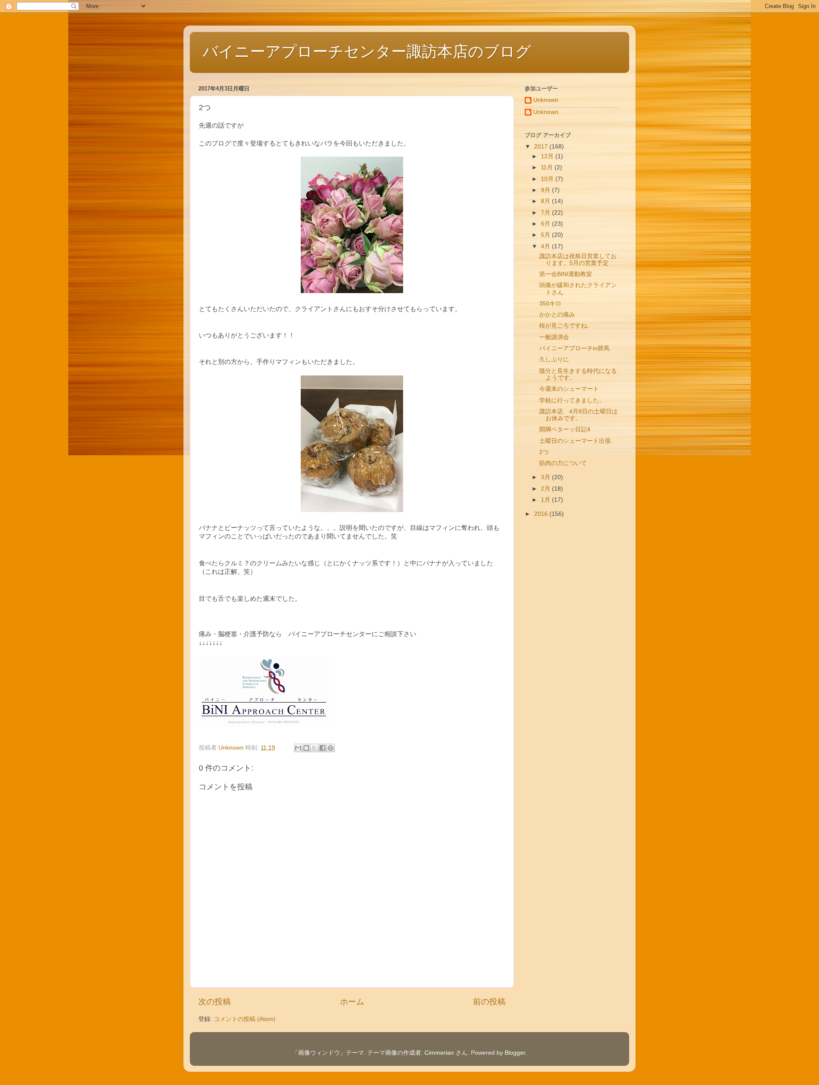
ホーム (352, 1001)
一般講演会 (554, 337)
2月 (546, 489)
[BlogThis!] (306, 748)
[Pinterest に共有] (330, 748)
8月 (546, 201)
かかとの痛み (557, 314)
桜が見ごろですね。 (566, 326)
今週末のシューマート (569, 389)
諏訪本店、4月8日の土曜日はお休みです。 (578, 415)
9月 (546, 190)
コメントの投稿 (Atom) (245, 1019)
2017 (541, 146)
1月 (546, 500)
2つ (544, 452)
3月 (546, 477)
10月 (548, 179)
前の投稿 (489, 1001)
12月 (548, 156)
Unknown (545, 100)
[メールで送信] (298, 748)
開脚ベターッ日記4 (564, 429)
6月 (546, 224)
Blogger (515, 1053)
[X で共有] (314, 748)
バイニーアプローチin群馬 (574, 348)
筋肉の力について (563, 463)
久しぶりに (554, 359)
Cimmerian (439, 1053)
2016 (541, 514)
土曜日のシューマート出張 (575, 441)
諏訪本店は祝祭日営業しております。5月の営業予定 (578, 259)
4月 (546, 246)
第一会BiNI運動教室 (565, 274)
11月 (548, 167)
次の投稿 (214, 1001)
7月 (546, 212)
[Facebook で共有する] (322, 748)
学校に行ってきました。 (572, 400)
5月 (546, 235)
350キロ (550, 303)
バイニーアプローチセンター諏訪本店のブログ (367, 51)
